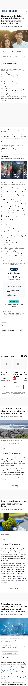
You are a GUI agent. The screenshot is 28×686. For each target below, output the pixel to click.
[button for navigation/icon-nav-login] (22, 11)
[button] (22, 11)
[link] (9, 11)
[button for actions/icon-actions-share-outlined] (24, 56)
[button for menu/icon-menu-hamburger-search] (25, 11)
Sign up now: (4, 26)
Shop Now (6, 387)
